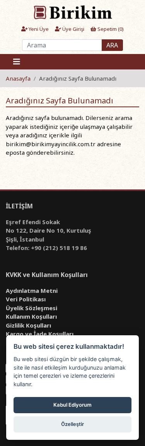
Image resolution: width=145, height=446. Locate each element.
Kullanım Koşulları (31, 316)
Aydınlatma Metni (32, 290)
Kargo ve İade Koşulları (39, 334)
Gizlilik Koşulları (28, 325)
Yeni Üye (38, 28)
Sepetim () (110, 28)
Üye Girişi (72, 28)
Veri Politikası (26, 299)
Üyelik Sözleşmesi (31, 308)
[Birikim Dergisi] (72, 12)
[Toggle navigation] (16, 61)
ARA (112, 45)
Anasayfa (18, 78)
